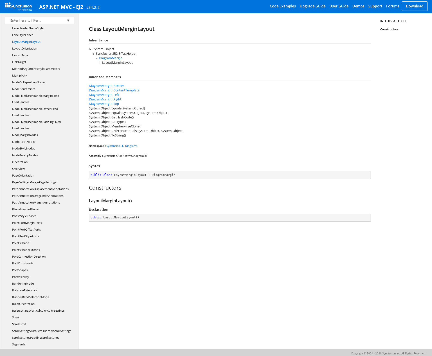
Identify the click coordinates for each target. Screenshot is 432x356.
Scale (15, 317)
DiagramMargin (111, 58)
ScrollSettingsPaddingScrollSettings (35, 338)
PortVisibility (20, 277)
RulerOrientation (23, 304)
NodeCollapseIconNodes (28, 82)
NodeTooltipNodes (25, 155)
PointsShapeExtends (26, 250)
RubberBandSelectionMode (30, 297)
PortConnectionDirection (29, 256)
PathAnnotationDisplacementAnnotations (40, 189)
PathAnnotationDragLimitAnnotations (37, 196)
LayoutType (20, 55)
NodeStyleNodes (23, 148)
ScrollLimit (19, 324)
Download (414, 6)
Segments (18, 344)
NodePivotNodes (23, 142)
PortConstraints (23, 263)
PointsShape (20, 243)
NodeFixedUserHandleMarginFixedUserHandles (35, 99)
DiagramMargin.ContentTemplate (114, 90)
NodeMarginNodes (25, 135)
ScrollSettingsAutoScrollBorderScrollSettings (41, 331)
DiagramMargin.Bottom (106, 86)
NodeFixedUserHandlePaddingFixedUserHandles (36, 125)
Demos (358, 6)
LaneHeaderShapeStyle (27, 28)
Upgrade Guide (313, 6)
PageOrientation (23, 175)
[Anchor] (86, 187)
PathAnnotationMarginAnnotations (36, 202)
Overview (18, 169)
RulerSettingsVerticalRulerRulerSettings (38, 310)
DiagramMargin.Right (105, 99)
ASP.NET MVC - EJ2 (61, 6)
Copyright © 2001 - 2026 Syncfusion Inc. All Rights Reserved (388, 353)
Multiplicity (19, 75)
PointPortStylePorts (25, 236)
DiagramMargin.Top (104, 104)
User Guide (339, 6)
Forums (392, 6)
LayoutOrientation (24, 48)
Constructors (389, 29)
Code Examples (283, 6)
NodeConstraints (23, 89)
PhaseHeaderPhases (26, 209)
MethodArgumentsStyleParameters (36, 69)
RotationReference (24, 290)
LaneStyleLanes (22, 35)
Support (375, 6)
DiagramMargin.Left (104, 95)
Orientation (20, 162)
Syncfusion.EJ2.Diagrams (121, 146)
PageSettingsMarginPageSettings (34, 182)
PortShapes (20, 270)
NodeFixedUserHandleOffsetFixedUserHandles (35, 112)
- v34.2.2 (92, 7)
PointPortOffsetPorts (26, 229)
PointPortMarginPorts (27, 223)
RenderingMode (23, 283)
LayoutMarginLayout (26, 42)
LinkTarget (19, 62)
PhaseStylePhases (24, 216)
